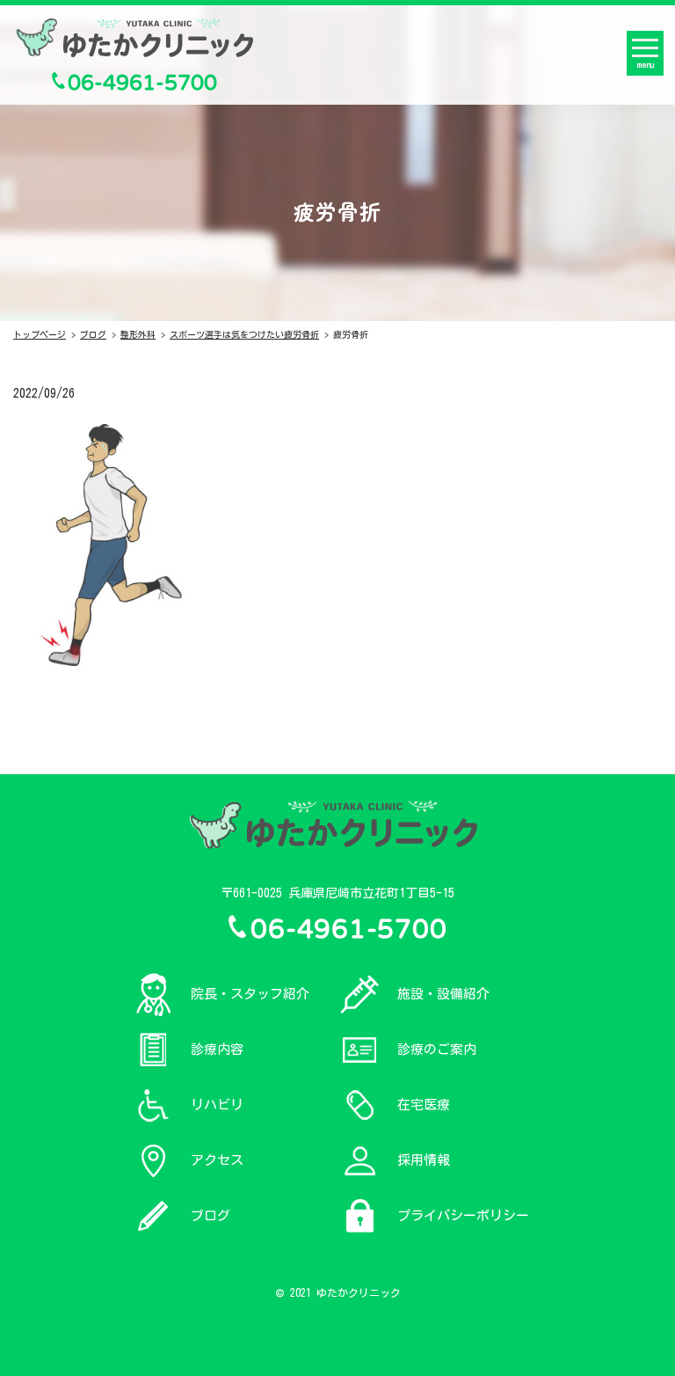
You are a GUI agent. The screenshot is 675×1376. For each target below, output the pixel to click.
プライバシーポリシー (463, 1215)
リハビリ (217, 1104)
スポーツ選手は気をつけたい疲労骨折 (244, 334)
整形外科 (138, 334)
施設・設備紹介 (443, 993)
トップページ (39, 334)
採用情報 (423, 1160)
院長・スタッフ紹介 (250, 993)
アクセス (217, 1160)
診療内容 (217, 1049)
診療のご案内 (436, 1049)
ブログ (93, 334)
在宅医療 (423, 1104)
